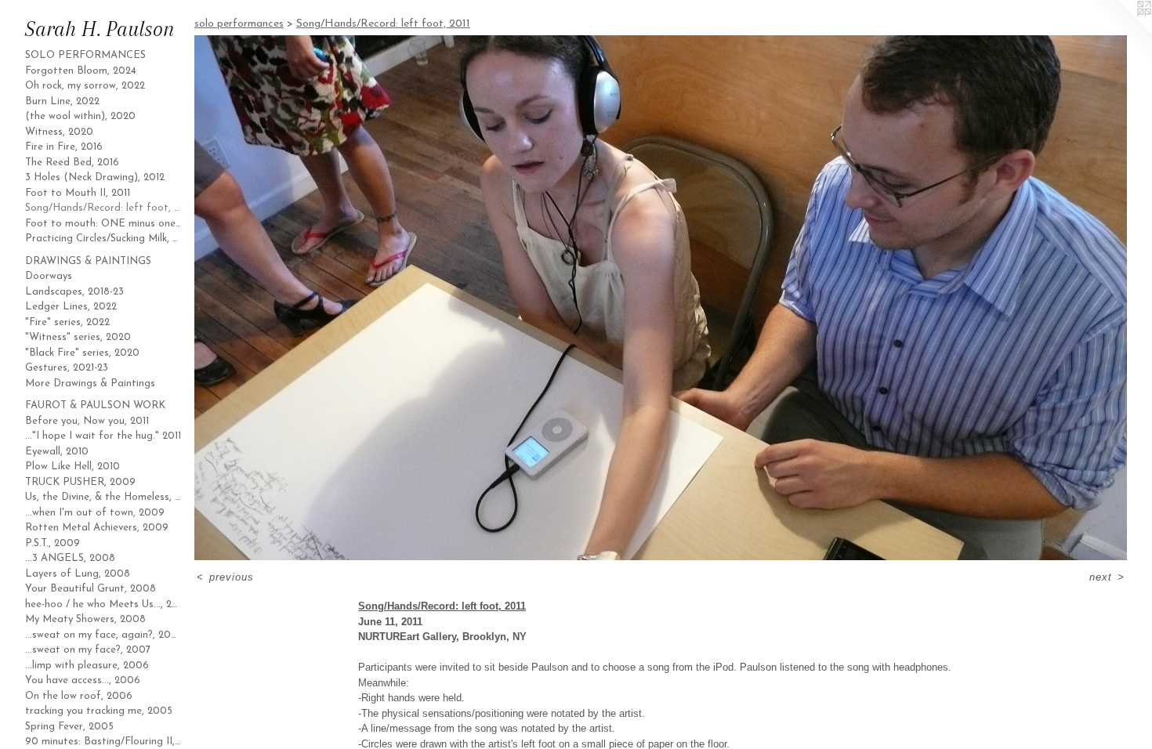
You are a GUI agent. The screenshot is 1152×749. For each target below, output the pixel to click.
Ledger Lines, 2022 (71, 307)
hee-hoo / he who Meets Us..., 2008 (103, 604)
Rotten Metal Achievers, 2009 (96, 528)
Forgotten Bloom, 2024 (80, 71)
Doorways (48, 276)
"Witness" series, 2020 (78, 337)
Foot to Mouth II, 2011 (77, 193)
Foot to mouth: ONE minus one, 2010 (103, 224)
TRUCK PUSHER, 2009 (80, 482)
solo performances (85, 55)
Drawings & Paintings (88, 261)
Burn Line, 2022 (62, 101)
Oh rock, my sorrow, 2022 (85, 86)
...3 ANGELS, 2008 (70, 558)
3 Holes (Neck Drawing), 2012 (95, 177)
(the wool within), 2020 (80, 116)
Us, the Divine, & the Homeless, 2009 (103, 497)
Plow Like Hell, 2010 (72, 466)
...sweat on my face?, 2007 (87, 650)
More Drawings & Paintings (90, 383)
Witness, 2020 (59, 132)
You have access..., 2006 (82, 680)
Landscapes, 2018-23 (74, 292)
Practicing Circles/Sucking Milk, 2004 (103, 238)
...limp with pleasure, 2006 (87, 665)
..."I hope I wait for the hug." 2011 (103, 436)
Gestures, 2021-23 (66, 368)
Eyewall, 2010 (57, 452)
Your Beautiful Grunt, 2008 (90, 589)
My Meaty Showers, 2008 (85, 619)
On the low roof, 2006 (78, 696)
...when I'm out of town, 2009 (95, 513)
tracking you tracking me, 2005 (98, 711)
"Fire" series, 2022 (67, 322)
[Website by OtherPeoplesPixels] (1120, 31)
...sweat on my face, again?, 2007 (103, 635)
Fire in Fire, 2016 (64, 147)
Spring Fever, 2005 (69, 727)
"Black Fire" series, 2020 (82, 353)
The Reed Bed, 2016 (72, 162)
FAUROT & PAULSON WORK (95, 405)
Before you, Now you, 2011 (87, 421)
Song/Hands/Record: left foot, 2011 (103, 208)
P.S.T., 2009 (52, 543)
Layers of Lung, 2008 (77, 574)
